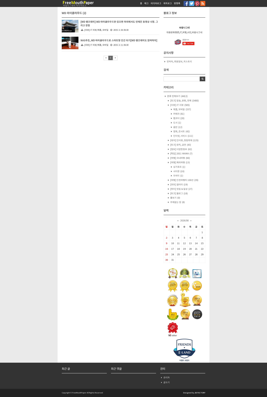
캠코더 (178, 118)
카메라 (178, 114)
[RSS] (202, 3)
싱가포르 (179, 167)
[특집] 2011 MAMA (181, 153)
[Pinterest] (197, 3)
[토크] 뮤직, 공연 (180, 145)
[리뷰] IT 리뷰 (180, 105)
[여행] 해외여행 (180, 162)
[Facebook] (186, 3)
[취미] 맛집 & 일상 (181, 189)
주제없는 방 (177, 202)
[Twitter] (191, 3)
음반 (177, 127)
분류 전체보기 (177, 96)
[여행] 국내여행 (180, 158)
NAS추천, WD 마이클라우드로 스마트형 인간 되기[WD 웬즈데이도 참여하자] (119, 40)
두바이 (178, 176)
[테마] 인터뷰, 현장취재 (184, 140)
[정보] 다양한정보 (181, 149)
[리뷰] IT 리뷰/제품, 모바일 (96, 30)
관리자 (166, 377)
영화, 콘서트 (181, 131)
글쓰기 (166, 382)
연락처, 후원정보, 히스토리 (179, 61)
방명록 (177, 3)
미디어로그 (156, 3)
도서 (177, 123)
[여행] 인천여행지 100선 (184, 180)
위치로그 (167, 3)
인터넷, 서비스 (183, 136)
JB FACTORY (200, 393)
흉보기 (175, 198)
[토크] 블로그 (179, 193)
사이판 (178, 171)
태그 (146, 3)
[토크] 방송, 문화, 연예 (184, 100)
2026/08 (184, 220)
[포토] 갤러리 (179, 184)
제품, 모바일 (182, 109)
